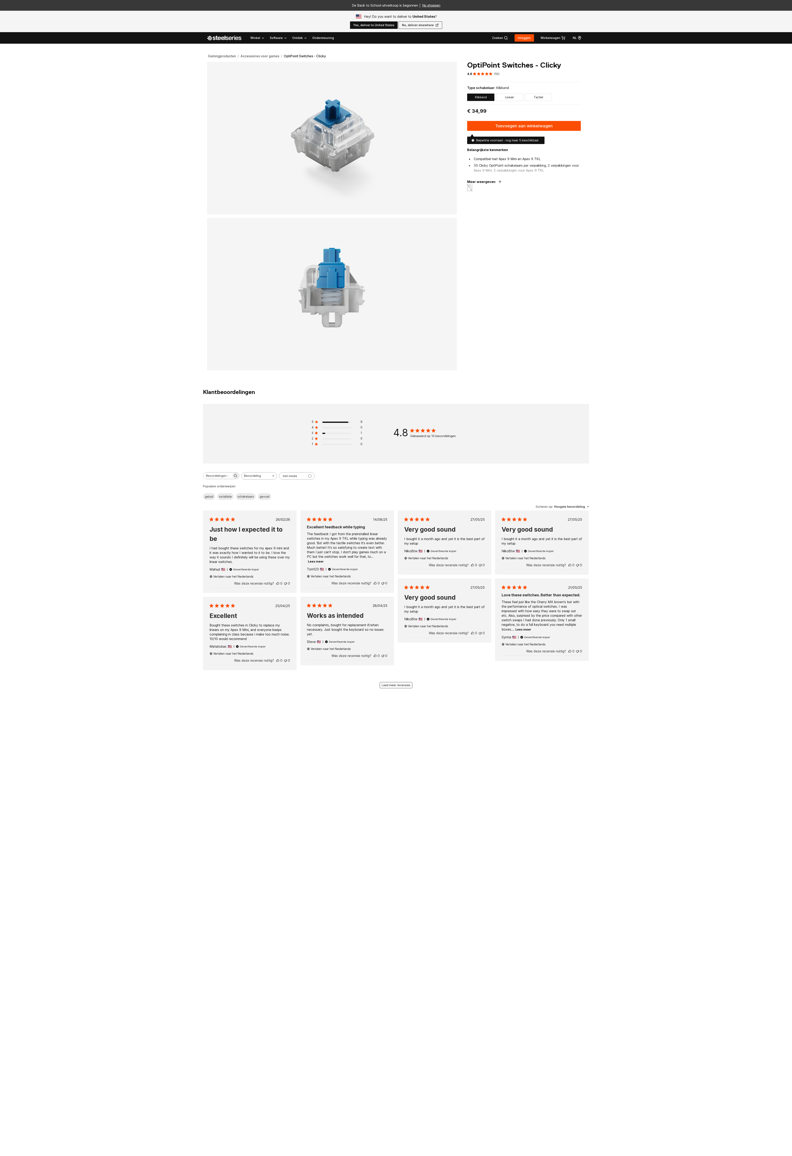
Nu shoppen (431, 5)
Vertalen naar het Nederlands (233, 576)
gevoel (264, 496)
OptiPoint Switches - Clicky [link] (305, 56)
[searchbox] (217, 475)
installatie (225, 496)
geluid (209, 496)
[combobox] (259, 476)
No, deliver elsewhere (418, 25)
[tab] (500, 38)
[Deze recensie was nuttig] (277, 583)
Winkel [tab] (255, 38)
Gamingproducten (222, 56)
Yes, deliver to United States (373, 25)
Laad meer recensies (396, 685)
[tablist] (279, 38)
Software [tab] (276, 38)
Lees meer (316, 561)
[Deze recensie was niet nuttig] (285, 583)
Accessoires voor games (259, 56)
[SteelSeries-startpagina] (226, 37)
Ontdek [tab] (297, 38)
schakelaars (246, 496)
